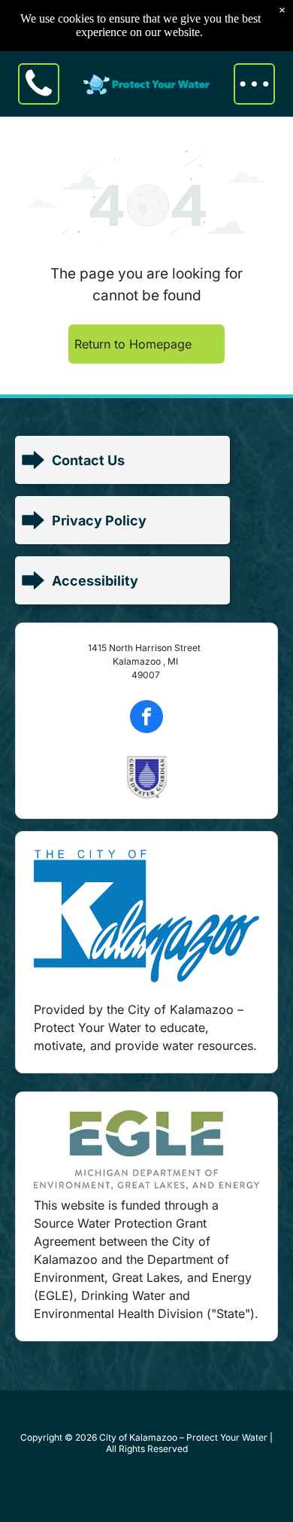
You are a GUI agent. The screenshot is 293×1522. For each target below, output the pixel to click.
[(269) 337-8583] (39, 98)
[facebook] (146, 718)
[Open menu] (254, 84)
